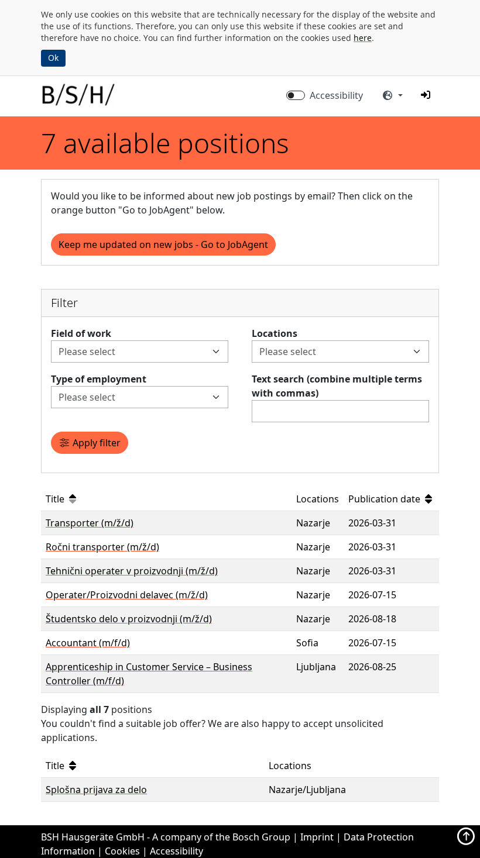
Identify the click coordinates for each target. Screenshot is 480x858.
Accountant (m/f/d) (88, 642)
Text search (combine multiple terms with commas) (337, 386)
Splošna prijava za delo (96, 789)
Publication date (385, 498)
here (363, 37)
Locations (274, 333)
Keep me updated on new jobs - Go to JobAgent (163, 244)
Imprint (317, 837)
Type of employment (98, 379)
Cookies (122, 851)
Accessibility (336, 95)
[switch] (295, 95)
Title (56, 498)
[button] (425, 95)
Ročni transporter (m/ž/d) (102, 546)
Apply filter (95, 442)
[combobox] (133, 351)
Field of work (81, 333)
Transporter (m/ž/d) (89, 522)
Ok (53, 57)
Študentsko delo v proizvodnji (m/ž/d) (129, 618)
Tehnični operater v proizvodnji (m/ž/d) (132, 570)
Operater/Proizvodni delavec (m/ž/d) (127, 594)
